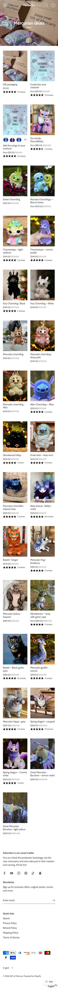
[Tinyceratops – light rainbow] (15, 231)
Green (19, 139)
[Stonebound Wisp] (15, 436)
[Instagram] (18, 873)
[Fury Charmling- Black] (15, 285)
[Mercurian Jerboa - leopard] (15, 595)
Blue (5, 139)
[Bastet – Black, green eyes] (15, 649)
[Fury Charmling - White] (42, 285)
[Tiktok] (33, 873)
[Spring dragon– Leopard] (42, 703)
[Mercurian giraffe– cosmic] (42, 649)
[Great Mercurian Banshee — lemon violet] (42, 753)
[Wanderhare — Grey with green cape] (42, 595)
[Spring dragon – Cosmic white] (15, 753)
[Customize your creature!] (42, 66)
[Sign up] (53, 900)
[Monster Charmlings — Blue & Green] (42, 181)
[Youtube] (11, 873)
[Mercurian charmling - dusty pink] (42, 335)
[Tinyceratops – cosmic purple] (42, 231)
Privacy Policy (10, 923)
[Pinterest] (25, 873)
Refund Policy (10, 927)
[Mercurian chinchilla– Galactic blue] (15, 487)
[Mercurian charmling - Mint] (15, 386)
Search (6, 918)
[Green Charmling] (15, 181)
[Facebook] (4, 873)
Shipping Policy (10, 932)
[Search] (46, 5)
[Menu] (4, 5)
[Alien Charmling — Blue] (42, 386)
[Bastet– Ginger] (15, 541)
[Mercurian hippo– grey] (15, 703)
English (6, 968)
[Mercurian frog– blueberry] (42, 541)
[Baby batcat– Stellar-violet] (42, 487)
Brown (12, 139)
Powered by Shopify (32, 976)
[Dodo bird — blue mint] (42, 436)
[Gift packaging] (15, 66)
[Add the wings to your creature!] (15, 120)
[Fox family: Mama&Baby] (42, 120)
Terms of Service (11, 937)
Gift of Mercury (16, 976)
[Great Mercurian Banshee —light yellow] (15, 807)
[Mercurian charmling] (15, 335)
